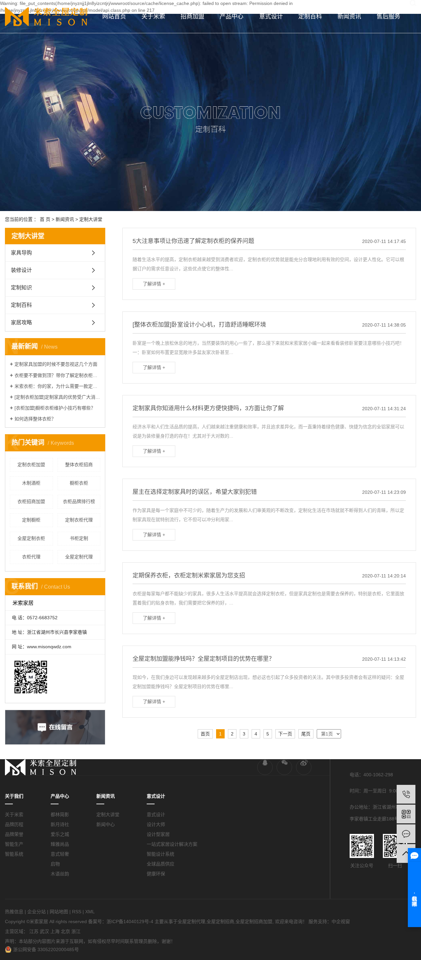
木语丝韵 (60, 873)
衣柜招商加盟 (31, 501)
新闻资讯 (349, 16)
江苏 (33, 931)
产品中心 (231, 16)
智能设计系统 (160, 854)
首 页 (45, 219)
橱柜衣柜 (79, 483)
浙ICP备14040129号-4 (130, 921)
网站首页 (114, 16)
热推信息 (14, 911)
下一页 (285, 733)
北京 (65, 931)
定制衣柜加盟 (31, 464)
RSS (76, 911)
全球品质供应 (160, 864)
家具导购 (21, 252)
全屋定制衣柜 (31, 538)
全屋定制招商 (220, 921)
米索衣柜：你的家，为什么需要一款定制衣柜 (57, 386)
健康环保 (156, 873)
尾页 (305, 733)
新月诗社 (60, 824)
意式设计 (271, 16)
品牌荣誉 (14, 834)
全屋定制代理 (79, 556)
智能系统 (14, 854)
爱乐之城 (60, 834)
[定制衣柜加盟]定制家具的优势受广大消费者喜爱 (57, 397)
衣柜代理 (31, 556)
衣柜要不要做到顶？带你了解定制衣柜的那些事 (57, 375)
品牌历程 (14, 824)
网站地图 (59, 911)
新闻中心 (105, 824)
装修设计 (21, 270)
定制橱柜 (31, 519)
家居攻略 (21, 322)
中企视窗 (341, 921)
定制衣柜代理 (79, 519)
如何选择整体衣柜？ (35, 418)
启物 (55, 864)
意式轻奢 (60, 854)
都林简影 (60, 814)
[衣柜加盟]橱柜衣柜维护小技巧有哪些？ (54, 408)
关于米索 (153, 16)
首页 (205, 733)
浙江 (76, 931)
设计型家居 (158, 834)
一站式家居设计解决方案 (172, 844)
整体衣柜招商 (79, 464)
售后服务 (388, 16)
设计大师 (156, 824)
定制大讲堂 (90, 219)
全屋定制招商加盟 (253, 921)
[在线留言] (406, 833)
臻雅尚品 (60, 844)
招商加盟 (192, 16)
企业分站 (36, 911)
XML (90, 911)
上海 (55, 931)
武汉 (44, 931)
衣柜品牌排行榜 (79, 501)
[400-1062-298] (406, 794)
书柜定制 (79, 538)
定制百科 (310, 16)
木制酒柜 (31, 483)
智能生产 (14, 844)
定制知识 (21, 287)
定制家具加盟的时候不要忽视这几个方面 (55, 364)
